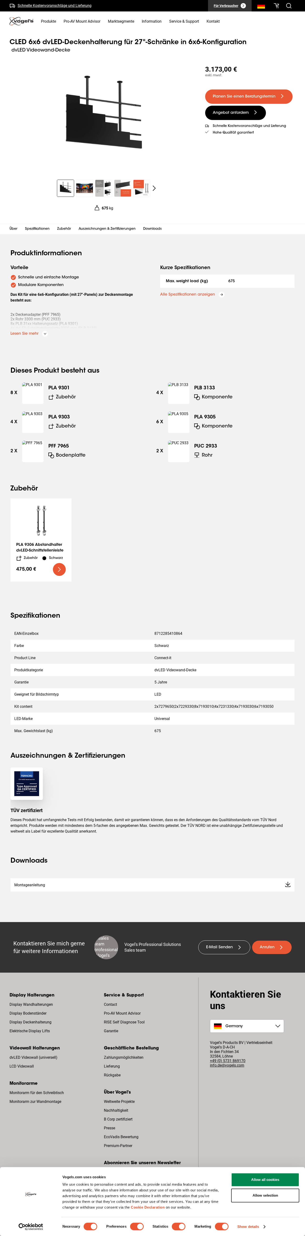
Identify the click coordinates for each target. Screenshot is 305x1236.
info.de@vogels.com (227, 1065)
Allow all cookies (265, 1180)
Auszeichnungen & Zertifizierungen (107, 229)
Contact (110, 1004)
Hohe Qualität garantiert (233, 133)
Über (13, 229)
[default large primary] (59, 569)
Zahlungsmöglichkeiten (123, 1057)
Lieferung (112, 1066)
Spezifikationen (37, 229)
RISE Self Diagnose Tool (124, 1022)
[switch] (137, 1226)
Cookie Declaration (148, 1207)
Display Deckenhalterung (30, 1022)
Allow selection (265, 1195)
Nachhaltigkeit (116, 1110)
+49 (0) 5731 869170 (227, 1061)
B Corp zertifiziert (118, 1119)
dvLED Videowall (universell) (33, 1057)
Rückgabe (112, 1075)
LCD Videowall (22, 1066)
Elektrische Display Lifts (30, 1031)
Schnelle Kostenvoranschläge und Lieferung (55, 5)
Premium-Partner (118, 1145)
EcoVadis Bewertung (121, 1137)
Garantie (111, 1031)
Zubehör (64, 229)
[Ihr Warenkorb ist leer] (276, 5)
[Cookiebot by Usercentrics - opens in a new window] (31, 1226)
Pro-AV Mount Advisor (122, 1013)
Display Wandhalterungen (31, 1004)
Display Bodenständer (28, 1013)
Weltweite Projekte (119, 1101)
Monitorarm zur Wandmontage (35, 1101)
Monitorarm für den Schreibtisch (37, 1092)
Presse (109, 1128)
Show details (248, 1227)
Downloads (152, 229)
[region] (104, 118)
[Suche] (261, 6)
